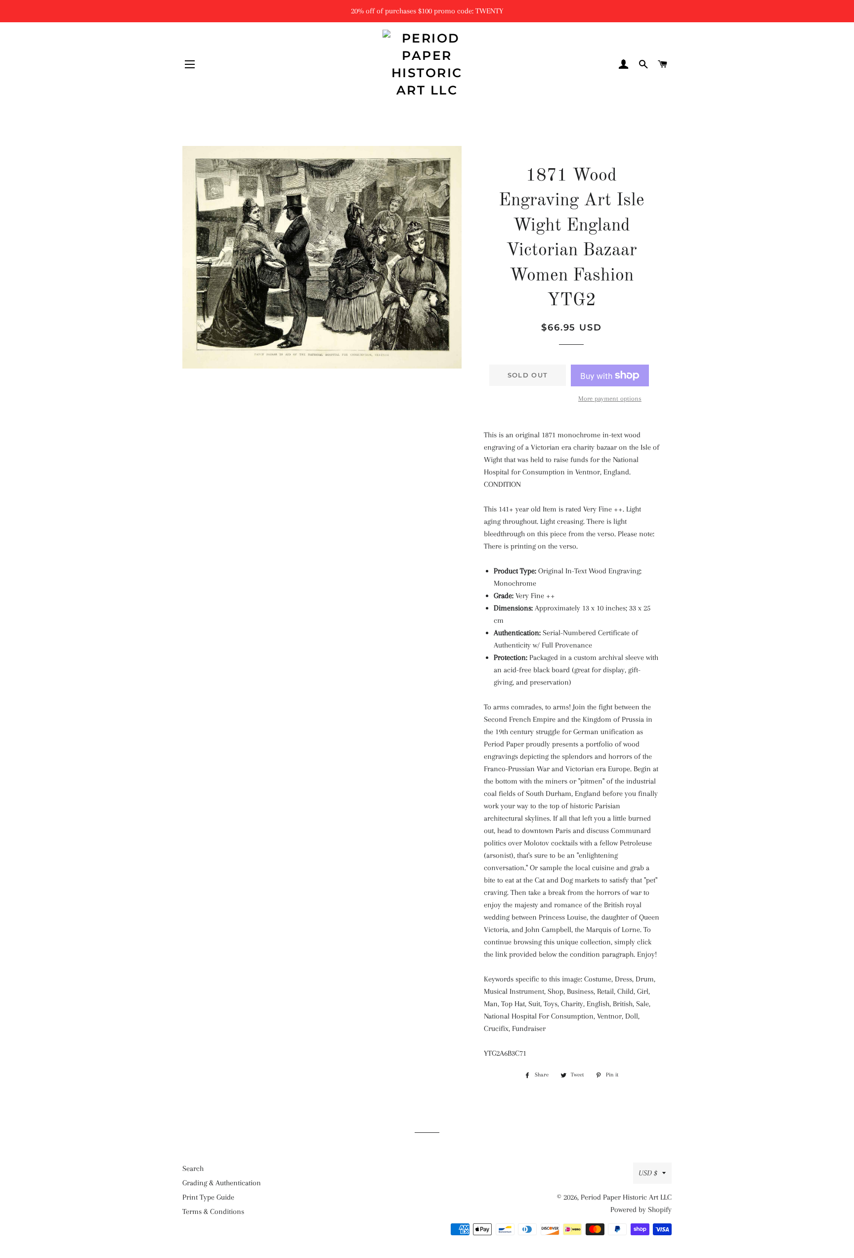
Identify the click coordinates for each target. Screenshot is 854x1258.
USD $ (648, 1172)
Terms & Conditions (213, 1211)
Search (193, 1168)
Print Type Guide (208, 1197)
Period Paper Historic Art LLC (626, 1197)
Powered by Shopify (641, 1209)
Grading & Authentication (221, 1182)
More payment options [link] (609, 398)
